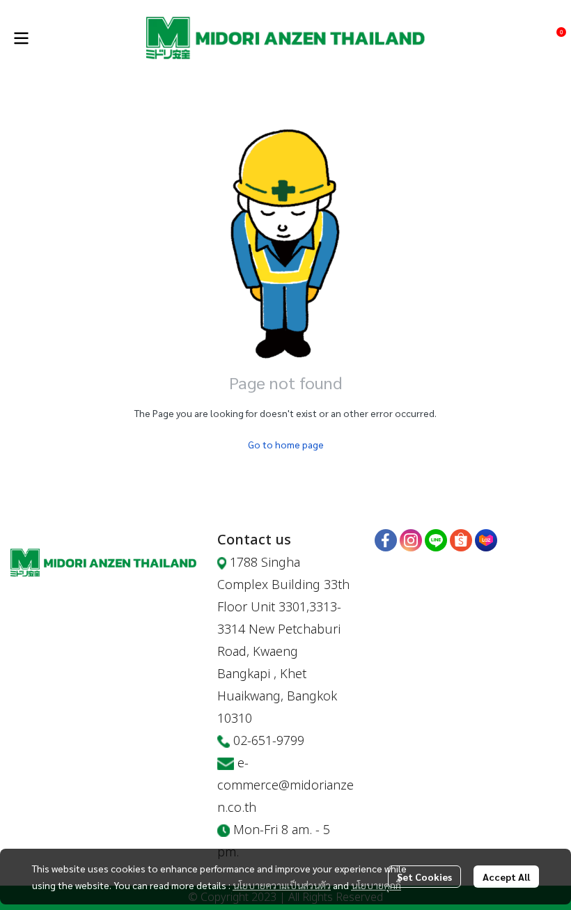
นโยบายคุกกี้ (376, 885)
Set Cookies (424, 876)
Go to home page (286, 444)
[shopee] (461, 540)
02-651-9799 (268, 741)
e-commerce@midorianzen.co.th (285, 785)
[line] (436, 540)
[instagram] (411, 540)
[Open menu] (21, 38)
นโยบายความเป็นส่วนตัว (282, 885)
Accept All (506, 876)
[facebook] (386, 540)
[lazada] (486, 540)
